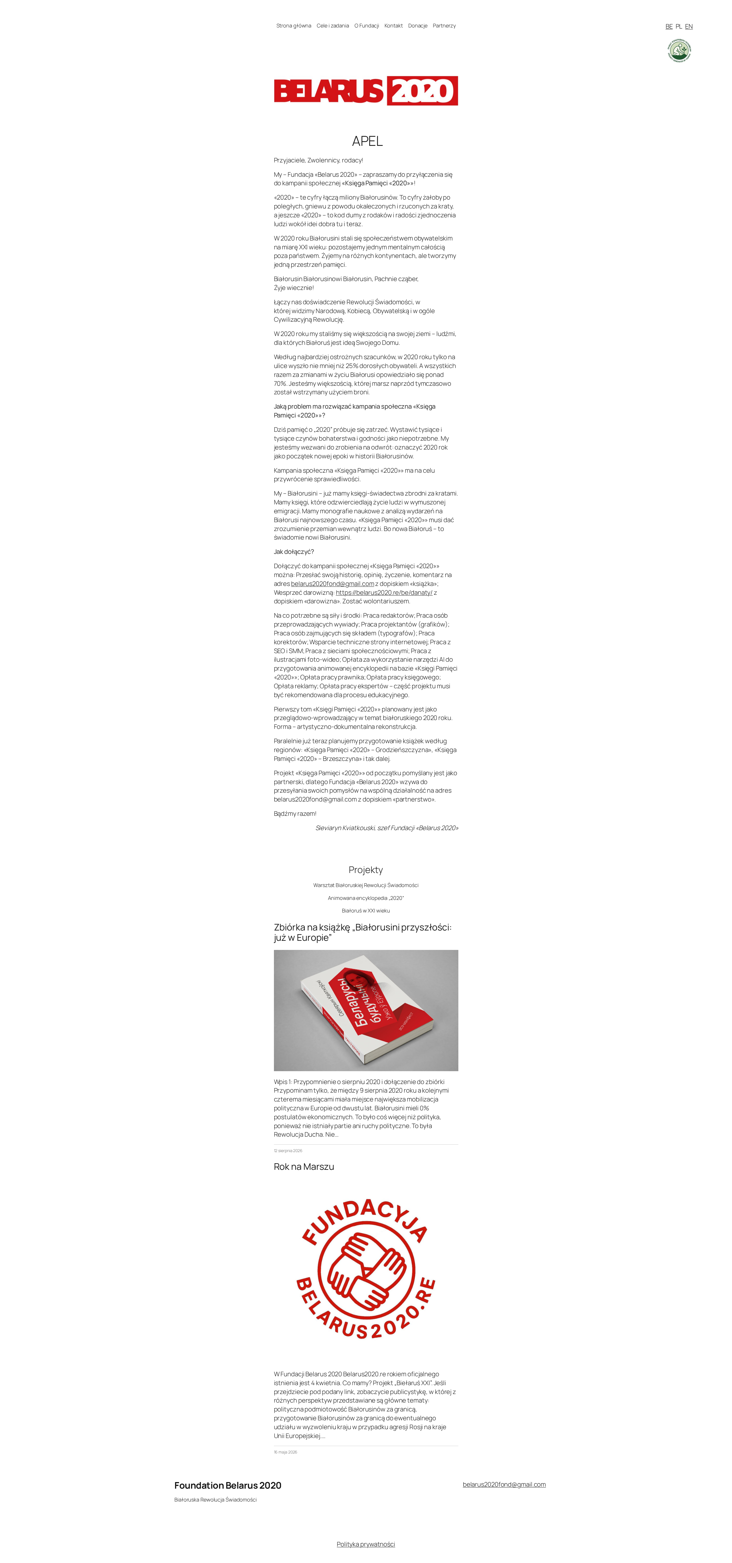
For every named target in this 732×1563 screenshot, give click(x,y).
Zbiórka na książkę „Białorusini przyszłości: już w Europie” (363, 932)
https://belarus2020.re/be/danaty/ (384, 592)
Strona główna (294, 25)
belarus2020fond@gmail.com (332, 583)
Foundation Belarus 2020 (228, 1485)
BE (669, 26)
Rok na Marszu (304, 1166)
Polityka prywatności (366, 1544)
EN (689, 26)
